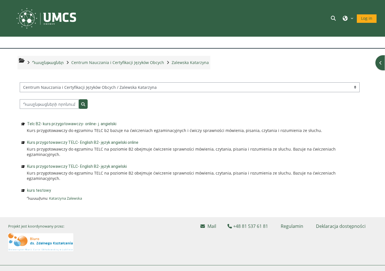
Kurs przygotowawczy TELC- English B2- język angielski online (82, 142)
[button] (334, 18)
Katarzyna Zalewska (65, 198)
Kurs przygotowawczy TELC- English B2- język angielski (77, 166)
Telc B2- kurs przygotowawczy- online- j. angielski (71, 124)
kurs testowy (39, 190)
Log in (366, 18)
